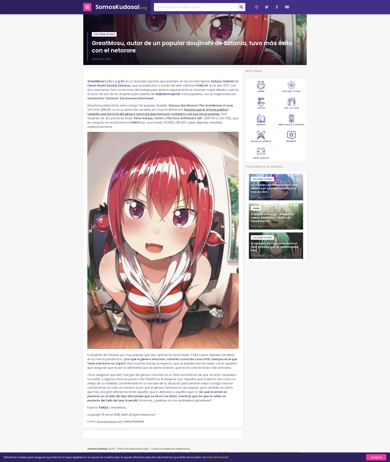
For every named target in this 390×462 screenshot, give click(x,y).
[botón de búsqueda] (241, 7)
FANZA (103, 408)
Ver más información (215, 457)
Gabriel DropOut (167, 94)
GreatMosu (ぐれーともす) (106, 81)
